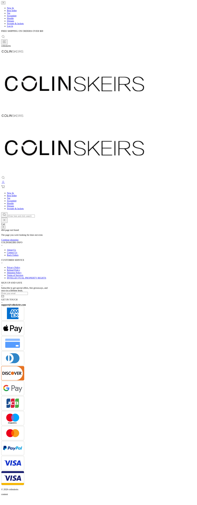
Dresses (10, 21)
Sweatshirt (11, 16)
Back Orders (12, 255)
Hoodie (10, 18)
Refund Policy (13, 270)
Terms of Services (15, 275)
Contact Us (12, 252)
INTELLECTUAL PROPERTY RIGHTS (26, 278)
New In (10, 8)
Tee (8, 13)
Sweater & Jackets (15, 23)
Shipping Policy (14, 272)
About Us (11, 250)
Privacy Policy (13, 267)
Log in (10, 26)
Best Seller (12, 10)
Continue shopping (9, 240)
